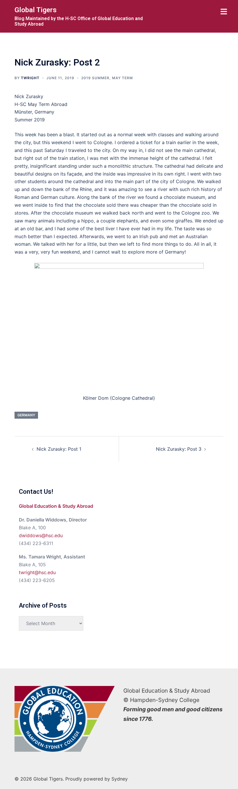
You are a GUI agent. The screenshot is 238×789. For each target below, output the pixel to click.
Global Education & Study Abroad (56, 506)
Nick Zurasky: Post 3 (178, 449)
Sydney (119, 779)
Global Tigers (36, 10)
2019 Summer (95, 78)
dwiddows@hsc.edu (41, 535)
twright (30, 78)
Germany (26, 415)
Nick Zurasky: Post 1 (59, 449)
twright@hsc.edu (37, 572)
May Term (122, 78)
